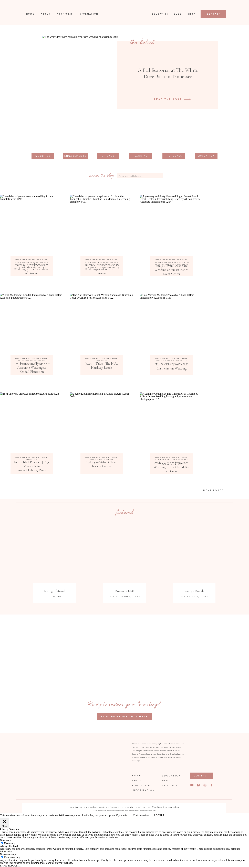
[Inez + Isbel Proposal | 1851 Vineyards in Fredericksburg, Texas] (32, 424)
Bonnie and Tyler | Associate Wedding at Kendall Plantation (31, 368)
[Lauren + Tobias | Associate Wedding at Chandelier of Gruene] (101, 227)
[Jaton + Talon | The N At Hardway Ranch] (101, 325)
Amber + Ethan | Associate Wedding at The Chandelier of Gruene (172, 467)
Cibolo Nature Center (101, 459)
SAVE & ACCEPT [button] (10, 865)
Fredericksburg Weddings (168, 262)
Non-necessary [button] (8, 854)
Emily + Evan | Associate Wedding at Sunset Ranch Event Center (171, 270)
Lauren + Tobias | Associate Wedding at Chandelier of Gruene (101, 269)
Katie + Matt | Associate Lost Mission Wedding (171, 366)
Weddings (101, 361)
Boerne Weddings (26, 361)
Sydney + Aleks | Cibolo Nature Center (101, 464)
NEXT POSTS (213, 490)
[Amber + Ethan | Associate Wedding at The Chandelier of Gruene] (171, 424)
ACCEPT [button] (159, 815)
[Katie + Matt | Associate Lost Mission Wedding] (171, 325)
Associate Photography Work (31, 260)
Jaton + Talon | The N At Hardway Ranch (101, 366)
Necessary (9, 843)
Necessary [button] (5, 840)
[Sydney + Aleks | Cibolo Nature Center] (101, 424)
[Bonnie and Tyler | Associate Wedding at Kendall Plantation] (32, 325)
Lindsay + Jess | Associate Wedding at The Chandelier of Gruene (32, 269)
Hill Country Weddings (169, 361)
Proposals (31, 459)
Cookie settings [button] (141, 815)
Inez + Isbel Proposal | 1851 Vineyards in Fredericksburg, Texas (31, 466)
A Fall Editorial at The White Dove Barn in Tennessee (168, 73)
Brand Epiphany (134, 810)
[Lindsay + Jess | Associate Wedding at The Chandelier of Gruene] (32, 227)
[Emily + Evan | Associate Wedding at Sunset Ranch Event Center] (171, 227)
